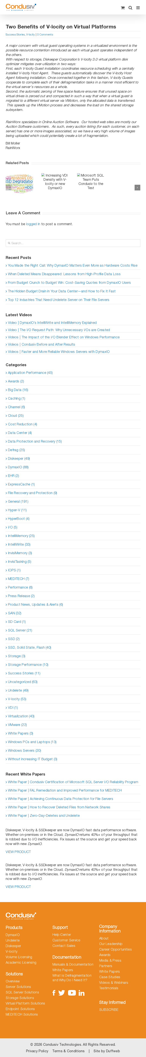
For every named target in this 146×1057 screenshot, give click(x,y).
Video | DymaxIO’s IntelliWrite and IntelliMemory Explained (52, 323)
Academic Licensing (21, 962)
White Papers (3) (20, 733)
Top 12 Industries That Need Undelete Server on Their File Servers (59, 300)
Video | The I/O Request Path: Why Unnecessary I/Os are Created (59, 330)
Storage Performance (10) (28, 665)
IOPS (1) (14, 570)
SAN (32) (14, 613)
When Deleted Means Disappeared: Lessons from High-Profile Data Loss (64, 274)
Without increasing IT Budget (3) (32, 759)
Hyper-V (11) (17, 510)
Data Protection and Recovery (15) (35, 441)
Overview (13, 981)
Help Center (61, 935)
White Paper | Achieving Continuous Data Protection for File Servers (60, 799)
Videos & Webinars (113, 982)
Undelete (13, 940)
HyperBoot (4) (18, 519)
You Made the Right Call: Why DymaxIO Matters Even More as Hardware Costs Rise (72, 265)
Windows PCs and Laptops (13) (32, 742)
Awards (105, 955)
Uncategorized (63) (22, 682)
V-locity (30, 34)
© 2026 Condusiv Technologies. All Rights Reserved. (73, 1044)
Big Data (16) (18, 390)
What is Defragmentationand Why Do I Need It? (71, 977)
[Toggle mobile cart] (123, 8)
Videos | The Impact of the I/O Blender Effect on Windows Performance (64, 337)
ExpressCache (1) (21, 484)
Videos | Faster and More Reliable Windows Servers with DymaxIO (59, 352)
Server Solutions (18, 987)
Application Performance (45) (30, 373)
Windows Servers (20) (24, 750)
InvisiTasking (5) (19, 562)
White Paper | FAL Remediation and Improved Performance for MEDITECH (65, 790)
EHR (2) (13, 476)
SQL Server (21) (20, 630)
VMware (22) (17, 725)
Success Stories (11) (24, 673)
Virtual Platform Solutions (25, 1003)
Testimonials (108, 988)
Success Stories (15, 34)
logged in (33, 224)
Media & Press (110, 960)
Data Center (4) (20, 433)
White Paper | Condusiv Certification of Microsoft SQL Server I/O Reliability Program (73, 782)
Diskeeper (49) (19, 458)
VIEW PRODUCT (18, 852)
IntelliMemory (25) (21, 536)
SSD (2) (14, 639)
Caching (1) (16, 398)
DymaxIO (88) (18, 467)
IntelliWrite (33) (19, 544)
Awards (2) (16, 381)
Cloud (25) (16, 416)
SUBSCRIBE (108, 1010)
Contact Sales (63, 946)
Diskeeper (13, 946)
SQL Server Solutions (22, 992)
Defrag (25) (16, 450)
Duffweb (113, 1051)
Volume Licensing (19, 957)
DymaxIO (13, 935)
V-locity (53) (17, 699)
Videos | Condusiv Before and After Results (41, 344)
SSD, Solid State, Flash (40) (29, 647)
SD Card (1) (17, 622)
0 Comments (45, 34)
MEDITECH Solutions (22, 1014)
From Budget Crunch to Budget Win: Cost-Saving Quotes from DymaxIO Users (69, 283)
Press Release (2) (21, 596)
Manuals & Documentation (72, 964)
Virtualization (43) (21, 716)
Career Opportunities (115, 949)
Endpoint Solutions (20, 1009)
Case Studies (109, 977)
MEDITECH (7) (18, 579)
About (104, 938)
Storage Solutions (20, 998)
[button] (8, 187)
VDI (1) (13, 707)
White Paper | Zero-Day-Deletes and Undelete (44, 816)
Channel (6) (16, 407)
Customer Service (66, 940)
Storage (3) (16, 656)
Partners (105, 966)
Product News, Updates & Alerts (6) (35, 604)
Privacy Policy (37, 1051)
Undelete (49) (18, 690)
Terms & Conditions (68, 1051)
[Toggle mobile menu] (138, 8)
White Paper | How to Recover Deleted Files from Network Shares (59, 807)
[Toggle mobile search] (130, 8)
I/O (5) (12, 527)
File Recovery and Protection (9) (32, 493)
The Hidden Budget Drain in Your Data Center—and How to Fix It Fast (62, 291)
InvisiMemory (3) (20, 553)
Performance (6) (20, 587)
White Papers (62, 970)
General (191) (18, 501)
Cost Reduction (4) (22, 424)
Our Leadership (110, 944)
